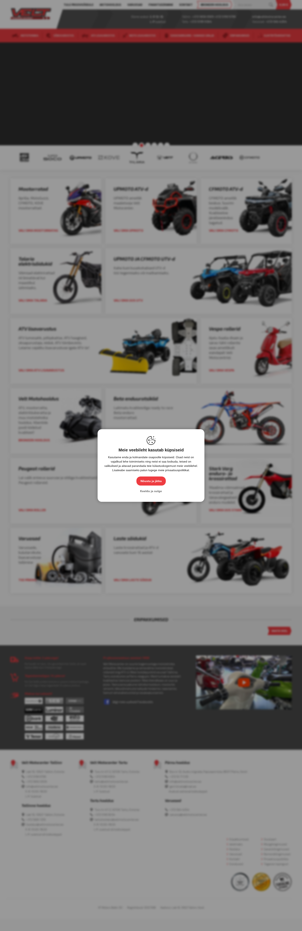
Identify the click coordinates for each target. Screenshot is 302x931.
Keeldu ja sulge (151, 491)
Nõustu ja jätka (151, 481)
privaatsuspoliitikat (177, 470)
